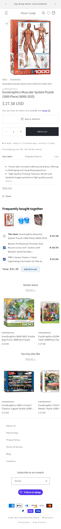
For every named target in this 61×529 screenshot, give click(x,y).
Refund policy (47, 517)
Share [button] (8, 196)
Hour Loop (18, 517)
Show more (7, 188)
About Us (11, 425)
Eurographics (15, 79)
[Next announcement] (55, 4)
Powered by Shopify (31, 517)
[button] (6, 13)
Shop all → (30, 290)
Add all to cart (30, 269)
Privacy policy (24, 522)
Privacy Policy (13, 439)
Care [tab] (56, 156)
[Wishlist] (48, 13)
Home (4, 79)
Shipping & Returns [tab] (33, 156)
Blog (8, 454)
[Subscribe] (46, 481)
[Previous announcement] (5, 4)
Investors (11, 461)
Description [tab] (7, 156)
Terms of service (39, 522)
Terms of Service (14, 446)
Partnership (12, 432)
